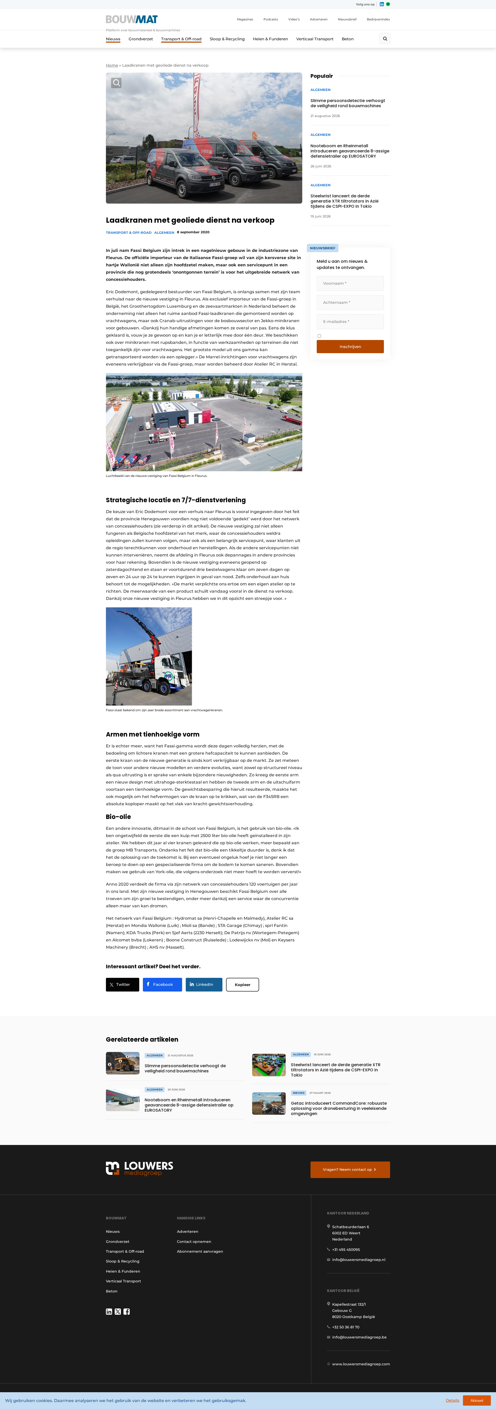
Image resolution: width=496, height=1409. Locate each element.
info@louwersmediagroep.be (359, 1337)
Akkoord (477, 1401)
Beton (348, 38)
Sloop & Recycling (227, 38)
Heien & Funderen (270, 38)
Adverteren (319, 19)
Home (112, 65)
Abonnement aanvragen (200, 1251)
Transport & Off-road (181, 38)
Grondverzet (141, 38)
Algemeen (164, 232)
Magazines (245, 19)
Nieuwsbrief (347, 19)
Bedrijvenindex (378, 19)
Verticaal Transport (315, 38)
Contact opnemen (194, 1241)
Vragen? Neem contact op (347, 1169)
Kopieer (242, 984)
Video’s (294, 19)
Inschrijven (350, 346)
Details (452, 1400)
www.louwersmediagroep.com (361, 1364)
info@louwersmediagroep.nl (358, 1259)
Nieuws (113, 38)
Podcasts (271, 19)
